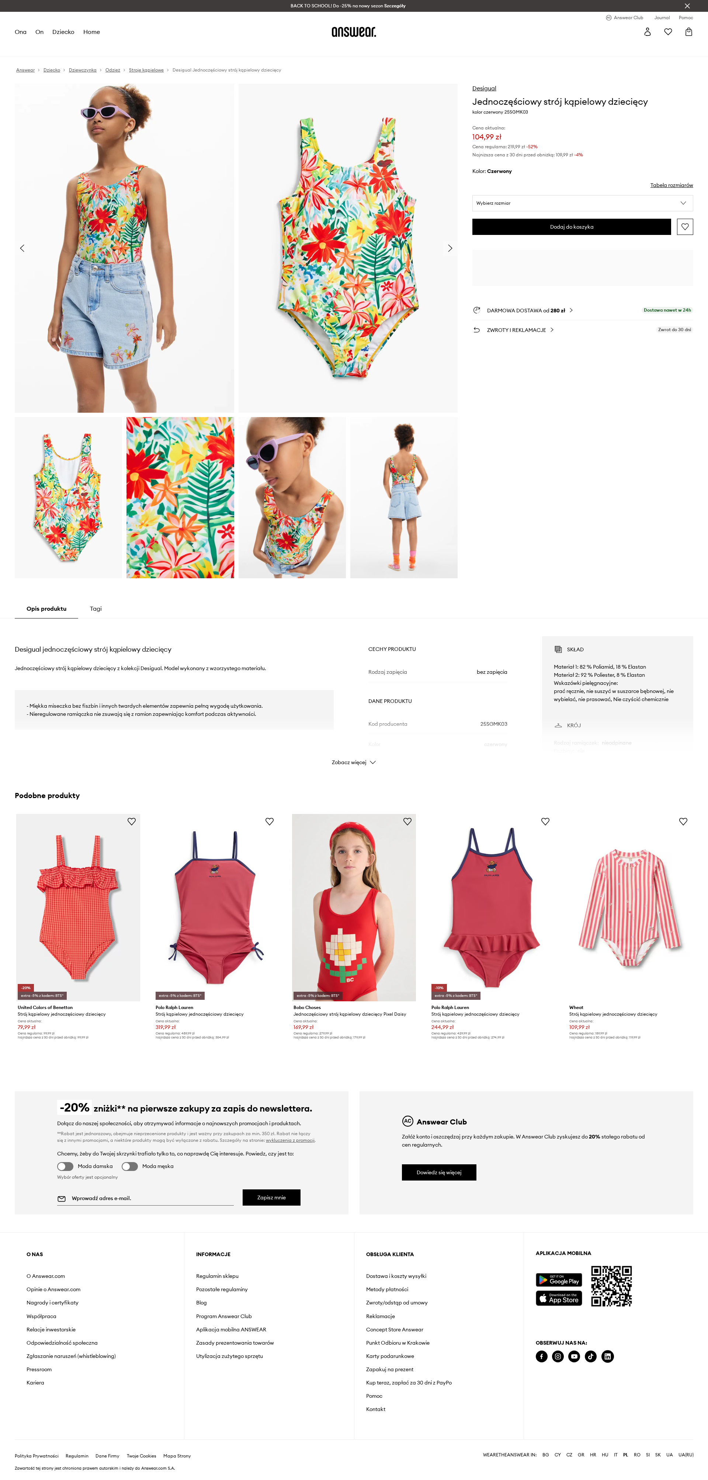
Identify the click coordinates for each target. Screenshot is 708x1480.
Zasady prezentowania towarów (235, 1342)
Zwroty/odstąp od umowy (397, 1302)
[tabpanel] (354, 694)
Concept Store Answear (394, 1329)
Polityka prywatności (37, 1456)
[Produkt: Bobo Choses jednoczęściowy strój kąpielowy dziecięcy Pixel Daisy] (354, 907)
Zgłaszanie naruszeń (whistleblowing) (71, 1356)
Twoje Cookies (141, 1456)
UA (669, 1455)
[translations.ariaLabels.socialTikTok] (590, 1356)
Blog (201, 1302)
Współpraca (41, 1316)
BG (545, 1455)
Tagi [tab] (96, 608)
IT (616, 1455)
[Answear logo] (354, 32)
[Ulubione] (668, 31)
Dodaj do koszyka (572, 226)
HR (593, 1455)
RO (637, 1455)
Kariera (35, 1382)
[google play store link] (559, 1280)
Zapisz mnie (271, 1197)
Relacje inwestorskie (51, 1329)
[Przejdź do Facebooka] (542, 1356)
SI (648, 1455)
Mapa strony (177, 1456)
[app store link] (559, 1297)
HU (605, 1455)
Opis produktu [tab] (46, 608)
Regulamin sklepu (217, 1276)
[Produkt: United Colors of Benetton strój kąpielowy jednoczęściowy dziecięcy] (78, 907)
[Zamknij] (687, 6)
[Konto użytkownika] (647, 31)
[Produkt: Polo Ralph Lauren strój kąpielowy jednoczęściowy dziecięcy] (216, 907)
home (91, 31)
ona (21, 31)
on (39, 31)
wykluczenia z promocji (290, 1140)
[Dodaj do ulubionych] (685, 227)
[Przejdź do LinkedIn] (607, 1356)
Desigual (484, 88)
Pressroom (39, 1369)
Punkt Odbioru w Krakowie (398, 1342)
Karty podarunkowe (390, 1356)
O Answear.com (46, 1276)
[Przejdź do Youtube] (574, 1356)
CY (558, 1455)
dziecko (63, 31)
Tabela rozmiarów (671, 185)
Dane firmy (107, 1456)
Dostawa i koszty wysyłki (396, 1276)
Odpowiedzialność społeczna (62, 1342)
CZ (569, 1455)
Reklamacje (380, 1316)
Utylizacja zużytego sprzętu (229, 1356)
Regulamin (77, 1456)
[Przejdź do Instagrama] (558, 1356)
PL (625, 1455)
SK (658, 1455)
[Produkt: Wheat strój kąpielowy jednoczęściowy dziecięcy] (630, 907)
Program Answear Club (224, 1316)
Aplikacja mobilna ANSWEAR (231, 1329)
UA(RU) (686, 1455)
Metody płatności (387, 1289)
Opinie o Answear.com (53, 1289)
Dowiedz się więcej (439, 1172)
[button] (582, 203)
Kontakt (375, 1409)
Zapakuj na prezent (389, 1369)
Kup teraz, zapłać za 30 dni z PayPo (409, 1382)
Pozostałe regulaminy (222, 1289)
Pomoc (374, 1396)
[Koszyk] (688, 31)
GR (581, 1455)
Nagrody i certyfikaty (53, 1302)
